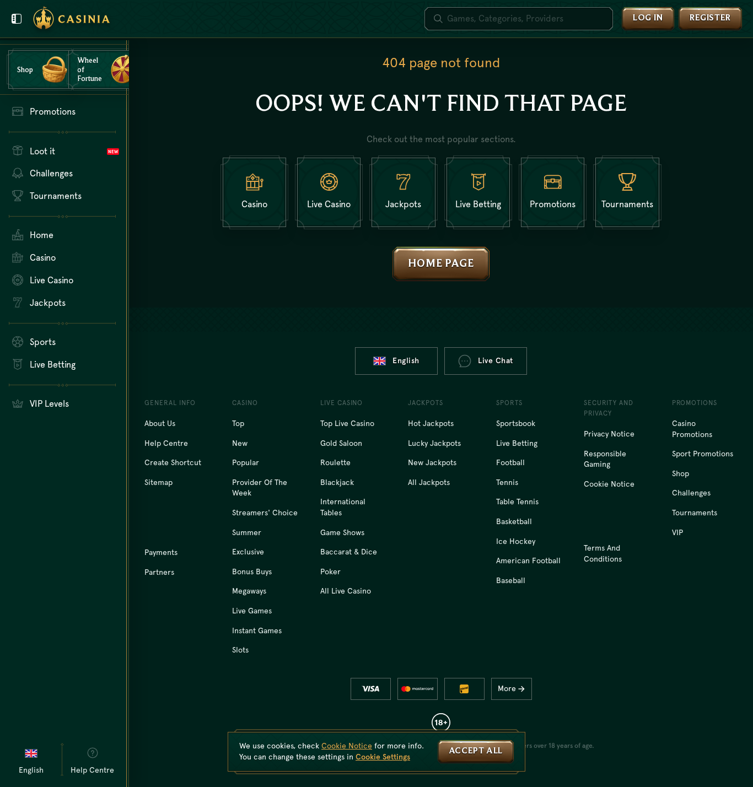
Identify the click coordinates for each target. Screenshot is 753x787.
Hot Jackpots (431, 423)
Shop (680, 473)
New (240, 443)
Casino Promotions (692, 429)
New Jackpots (432, 462)
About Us (159, 423)
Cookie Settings (383, 756)
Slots (240, 649)
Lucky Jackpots (434, 443)
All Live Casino (345, 590)
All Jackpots (429, 482)
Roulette (335, 462)
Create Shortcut (172, 462)
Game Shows (342, 532)
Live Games (252, 610)
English (405, 360)
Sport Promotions (702, 453)
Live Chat (495, 360)
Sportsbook (515, 423)
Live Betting (516, 443)
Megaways (249, 590)
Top (238, 423)
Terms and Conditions (603, 553)
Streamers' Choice (265, 512)
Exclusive (248, 551)
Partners (159, 572)
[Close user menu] (16, 19)
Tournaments (694, 512)
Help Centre (166, 443)
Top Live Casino (347, 423)
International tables (342, 507)
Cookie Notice (609, 483)
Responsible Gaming (605, 459)
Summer (246, 532)
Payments (161, 552)
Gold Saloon (341, 443)
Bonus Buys (252, 571)
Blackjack (337, 482)
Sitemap (158, 482)
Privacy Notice (609, 433)
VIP (677, 532)
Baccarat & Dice (348, 551)
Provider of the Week (259, 488)
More (507, 688)
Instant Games (257, 630)
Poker (330, 571)
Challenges (691, 492)
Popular (245, 462)
